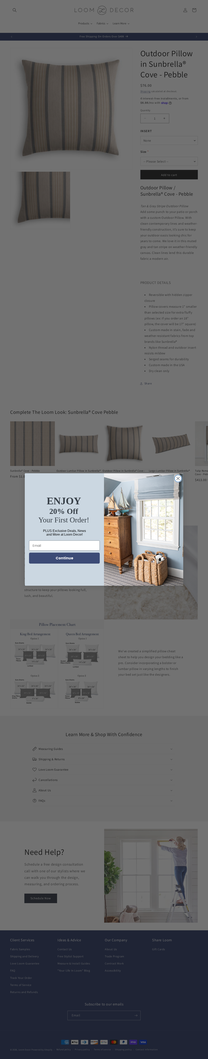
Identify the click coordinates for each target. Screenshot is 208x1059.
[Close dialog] (178, 478)
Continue (64, 558)
